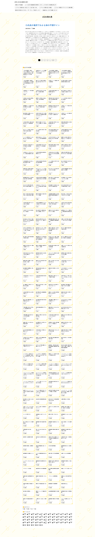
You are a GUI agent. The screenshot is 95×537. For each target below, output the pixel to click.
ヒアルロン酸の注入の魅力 (46, 7)
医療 (24, 508)
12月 (59, 514)
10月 (67, 514)
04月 (42, 514)
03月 (46, 514)
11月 (63, 514)
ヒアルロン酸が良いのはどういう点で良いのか (26, 7)
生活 (32, 508)
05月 (38, 514)
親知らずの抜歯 (19, 4)
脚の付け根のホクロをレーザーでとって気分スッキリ (27, 10)
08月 (25, 514)
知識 (35, 508)
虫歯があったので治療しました (50, 10)
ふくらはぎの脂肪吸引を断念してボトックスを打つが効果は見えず (40, 4)
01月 (54, 514)
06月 (33, 514)
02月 (50, 514)
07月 (29, 514)
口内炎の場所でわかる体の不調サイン (43, 25)
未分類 (28, 508)
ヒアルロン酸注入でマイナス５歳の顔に (63, 7)
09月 (71, 514)
